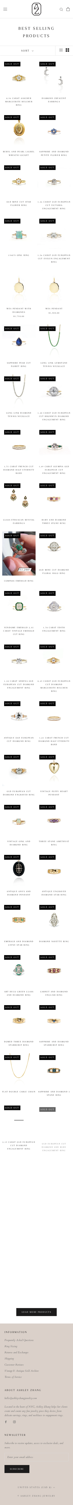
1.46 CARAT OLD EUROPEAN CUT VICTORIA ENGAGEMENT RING (54, 205)
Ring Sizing (10, 1346)
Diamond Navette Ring (54, 941)
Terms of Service (13, 1377)
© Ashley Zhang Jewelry (36, 1496)
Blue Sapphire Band (19, 1295)
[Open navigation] (5, 9)
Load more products (36, 1312)
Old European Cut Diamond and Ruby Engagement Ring (54, 1145)
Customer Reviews (14, 1364)
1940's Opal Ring (18, 255)
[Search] (61, 9)
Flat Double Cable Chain (19, 1091)
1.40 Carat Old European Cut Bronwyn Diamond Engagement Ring (54, 416)
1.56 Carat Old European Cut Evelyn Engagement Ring (54, 258)
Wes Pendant (54, 308)
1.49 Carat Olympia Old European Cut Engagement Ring (54, 469)
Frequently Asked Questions (19, 1340)
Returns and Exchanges (16, 1352)
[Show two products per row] (67, 50)
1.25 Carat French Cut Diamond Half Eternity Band (54, 741)
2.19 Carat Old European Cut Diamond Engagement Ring (18, 1145)
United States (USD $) (35, 1487)
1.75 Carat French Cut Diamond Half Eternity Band (18, 469)
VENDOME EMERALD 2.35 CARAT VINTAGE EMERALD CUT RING (18, 630)
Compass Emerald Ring (19, 581)
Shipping (9, 1358)
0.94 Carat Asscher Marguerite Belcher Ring (19, 101)
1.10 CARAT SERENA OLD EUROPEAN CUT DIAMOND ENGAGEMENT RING (19, 684)
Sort (26, 50)
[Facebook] (5, 1421)
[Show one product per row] (61, 50)
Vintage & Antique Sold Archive (21, 1371)
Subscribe (17, 1469)
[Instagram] (14, 1421)
